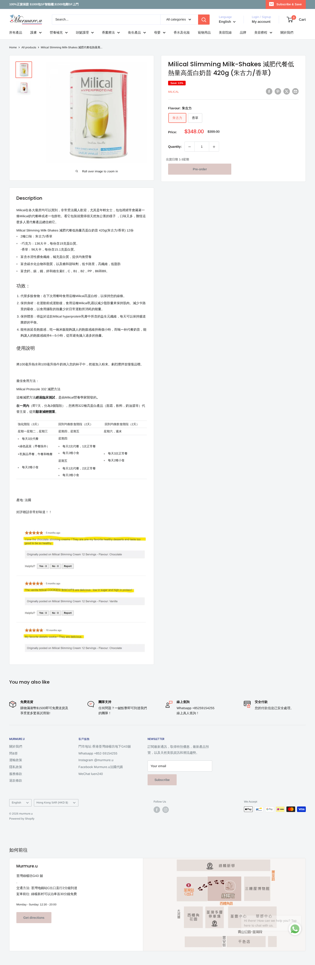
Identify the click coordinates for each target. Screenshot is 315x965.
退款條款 (15, 780)
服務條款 (15, 774)
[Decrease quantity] (189, 147)
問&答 (13, 753)
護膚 (33, 32)
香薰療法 (108, 32)
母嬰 (157, 32)
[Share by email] (295, 91)
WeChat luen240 (90, 774)
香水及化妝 (182, 32)
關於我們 (286, 32)
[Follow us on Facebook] (157, 809)
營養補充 (56, 32)
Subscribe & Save (289, 4)
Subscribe (162, 780)
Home (13, 47)
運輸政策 (15, 760)
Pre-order (200, 169)
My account (261, 21)
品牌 (243, 32)
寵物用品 (204, 32)
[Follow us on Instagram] (165, 809)
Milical (173, 92)
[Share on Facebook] (269, 91)
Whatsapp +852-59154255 (97, 753)
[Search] (204, 19)
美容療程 (260, 32)
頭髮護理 (82, 32)
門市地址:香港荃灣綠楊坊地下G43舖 (104, 746)
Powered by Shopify (21, 818)
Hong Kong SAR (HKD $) (52, 802)
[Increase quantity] (214, 147)
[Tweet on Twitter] (286, 91)
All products (28, 47)
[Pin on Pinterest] (278, 91)
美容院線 (225, 32)
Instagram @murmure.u (95, 760)
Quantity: (175, 146)
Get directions (34, 917)
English (16, 802)
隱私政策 (15, 767)
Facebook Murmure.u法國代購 (100, 767)
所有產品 (15, 32)
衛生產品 (134, 32)
